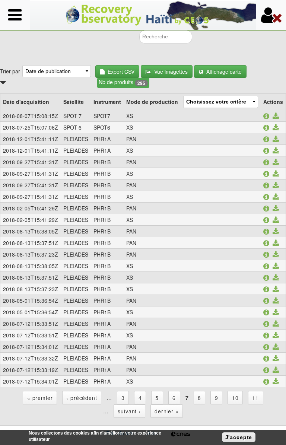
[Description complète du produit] (266, 116)
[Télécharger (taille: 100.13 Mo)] (276, 174)
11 (255, 397)
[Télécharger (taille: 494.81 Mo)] (276, 243)
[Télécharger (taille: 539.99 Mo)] (276, 324)
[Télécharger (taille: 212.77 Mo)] (276, 370)
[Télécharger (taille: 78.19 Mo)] (276, 197)
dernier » (167, 411)
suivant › (129, 411)
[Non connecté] (271, 15)
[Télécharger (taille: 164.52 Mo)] (276, 312)
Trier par (10, 71)
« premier (40, 397)
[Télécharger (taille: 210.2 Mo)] (276, 359)
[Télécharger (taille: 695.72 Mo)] (276, 139)
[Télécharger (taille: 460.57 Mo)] (276, 255)
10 (235, 397)
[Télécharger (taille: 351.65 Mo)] (276, 185)
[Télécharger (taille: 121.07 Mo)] (276, 335)
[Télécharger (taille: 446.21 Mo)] (276, 162)
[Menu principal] (15, 15)
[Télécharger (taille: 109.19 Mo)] (276, 289)
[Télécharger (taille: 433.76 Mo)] (276, 128)
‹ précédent (81, 397)
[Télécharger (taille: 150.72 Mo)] (276, 151)
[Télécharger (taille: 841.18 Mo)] (276, 209)
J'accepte (238, 437)
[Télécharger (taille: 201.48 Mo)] (276, 347)
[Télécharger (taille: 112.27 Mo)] (276, 266)
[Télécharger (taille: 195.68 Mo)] (276, 220)
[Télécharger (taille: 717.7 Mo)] (276, 301)
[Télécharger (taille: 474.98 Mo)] (276, 232)
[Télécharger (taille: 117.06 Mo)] (276, 278)
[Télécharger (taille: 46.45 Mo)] (276, 382)
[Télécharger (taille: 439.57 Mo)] (276, 116)
